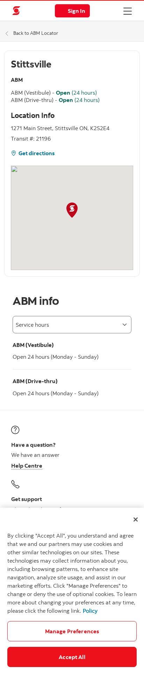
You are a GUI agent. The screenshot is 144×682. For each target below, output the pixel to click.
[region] (72, 595)
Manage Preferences (72, 631)
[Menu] (127, 11)
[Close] (135, 519)
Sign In (76, 10)
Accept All (72, 656)
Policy (90, 610)
